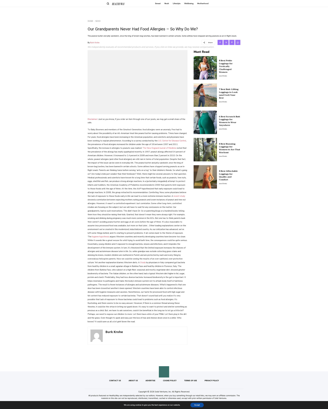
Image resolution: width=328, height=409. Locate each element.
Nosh (97, 21)
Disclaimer (92, 119)
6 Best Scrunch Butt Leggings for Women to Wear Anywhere (229, 121)
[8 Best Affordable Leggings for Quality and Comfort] (205, 177)
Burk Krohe (94, 42)
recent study (179, 196)
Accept (197, 405)
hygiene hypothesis (100, 236)
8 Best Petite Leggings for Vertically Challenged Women (226, 66)
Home (90, 21)
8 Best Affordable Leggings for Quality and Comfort (228, 175)
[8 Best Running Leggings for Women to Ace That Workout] (205, 149)
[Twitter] (226, 42)
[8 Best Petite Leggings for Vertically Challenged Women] (205, 68)
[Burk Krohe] (96, 336)
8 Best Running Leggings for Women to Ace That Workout (229, 148)
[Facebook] (220, 42)
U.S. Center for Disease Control (172, 140)
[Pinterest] (231, 42)
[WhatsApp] (237, 42)
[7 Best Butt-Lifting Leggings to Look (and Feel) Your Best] (205, 95)
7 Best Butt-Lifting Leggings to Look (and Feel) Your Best (228, 94)
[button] (107, 3)
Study (143, 262)
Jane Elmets (223, 76)
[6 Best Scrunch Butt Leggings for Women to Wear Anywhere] (205, 122)
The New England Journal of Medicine (159, 148)
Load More (164, 365)
